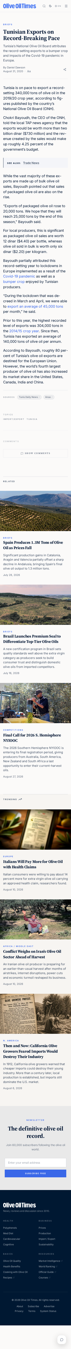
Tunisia (32, 419)
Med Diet (8, 1233)
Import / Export (47, 1238)
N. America (11, 1040)
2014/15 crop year (24, 331)
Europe (8, 856)
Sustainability (46, 1244)
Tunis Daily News (28, 397)
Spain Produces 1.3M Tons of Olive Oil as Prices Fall (33, 545)
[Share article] (65, 69)
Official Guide (46, 1271)
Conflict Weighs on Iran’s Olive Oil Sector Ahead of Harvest (32, 954)
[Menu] (66, 6)
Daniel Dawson (16, 67)
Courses (43, 1277)
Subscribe (33, 1306)
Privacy (19, 1311)
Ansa (48, 397)
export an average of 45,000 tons (35, 306)
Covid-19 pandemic (19, 276)
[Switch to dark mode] (50, 6)
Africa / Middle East (18, 946)
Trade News (31, 163)
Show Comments (37, 453)
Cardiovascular (11, 1238)
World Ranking (47, 1266)
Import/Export (13, 419)
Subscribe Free (35, 1173)
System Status (48, 1311)
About (20, 1306)
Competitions (13, 730)
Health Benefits (11, 1266)
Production (45, 1233)
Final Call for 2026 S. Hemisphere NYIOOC (32, 737)
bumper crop (14, 282)
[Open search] (44, 6)
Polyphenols (10, 1227)
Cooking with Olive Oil (15, 1271)
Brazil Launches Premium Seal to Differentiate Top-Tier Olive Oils (32, 638)
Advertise (49, 1306)
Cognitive (8, 1244)
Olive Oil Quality (12, 1260)
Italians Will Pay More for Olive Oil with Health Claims (33, 864)
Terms (31, 1311)
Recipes (7, 1277)
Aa (29, 71)
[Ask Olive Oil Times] (61, 1339)
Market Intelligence (49, 1260)
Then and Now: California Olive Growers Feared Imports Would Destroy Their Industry (30, 1051)
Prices (42, 1227)
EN (59, 6)
